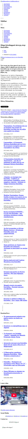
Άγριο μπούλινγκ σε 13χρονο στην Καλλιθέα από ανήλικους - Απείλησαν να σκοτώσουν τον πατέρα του (15, 247)
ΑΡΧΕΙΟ (6, 15)
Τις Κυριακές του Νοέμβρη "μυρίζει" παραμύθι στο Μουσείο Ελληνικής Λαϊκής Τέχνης (14, 335)
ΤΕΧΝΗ (6, 11)
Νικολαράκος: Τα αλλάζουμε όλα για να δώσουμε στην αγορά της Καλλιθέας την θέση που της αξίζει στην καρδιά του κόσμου (15, 128)
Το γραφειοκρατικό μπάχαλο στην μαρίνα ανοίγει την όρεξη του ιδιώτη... (14, 318)
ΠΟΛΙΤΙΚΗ (7, 5)
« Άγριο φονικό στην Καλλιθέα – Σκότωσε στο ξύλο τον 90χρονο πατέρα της (14, 110)
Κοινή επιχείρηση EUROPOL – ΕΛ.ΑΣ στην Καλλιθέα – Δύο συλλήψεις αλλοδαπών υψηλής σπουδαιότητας (14, 214)
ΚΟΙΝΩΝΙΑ (7, 12)
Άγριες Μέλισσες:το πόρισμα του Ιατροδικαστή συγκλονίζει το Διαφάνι (14, 372)
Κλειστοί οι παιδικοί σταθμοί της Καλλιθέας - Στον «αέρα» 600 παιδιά (15, 299)
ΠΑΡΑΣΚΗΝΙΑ (8, 6)
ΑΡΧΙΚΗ (7, 4)
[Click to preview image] (12, 57)
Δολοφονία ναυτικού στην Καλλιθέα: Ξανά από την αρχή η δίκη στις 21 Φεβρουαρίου (15, 344)
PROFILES (7, 13)
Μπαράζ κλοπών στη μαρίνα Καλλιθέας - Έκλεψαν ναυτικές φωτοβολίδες (13, 286)
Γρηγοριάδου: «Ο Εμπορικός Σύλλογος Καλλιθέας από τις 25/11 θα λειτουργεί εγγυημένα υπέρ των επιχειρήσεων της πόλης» (15, 145)
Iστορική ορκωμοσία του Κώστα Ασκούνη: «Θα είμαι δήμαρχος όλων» (14, 273)
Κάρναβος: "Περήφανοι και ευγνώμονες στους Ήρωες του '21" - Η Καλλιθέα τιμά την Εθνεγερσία (15, 363)
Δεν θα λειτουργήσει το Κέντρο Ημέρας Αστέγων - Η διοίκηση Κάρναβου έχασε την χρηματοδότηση (13, 230)
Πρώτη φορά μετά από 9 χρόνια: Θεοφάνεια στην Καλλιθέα (14, 261)
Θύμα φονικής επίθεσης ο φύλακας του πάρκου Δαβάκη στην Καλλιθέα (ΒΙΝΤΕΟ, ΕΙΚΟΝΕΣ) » (13, 113)
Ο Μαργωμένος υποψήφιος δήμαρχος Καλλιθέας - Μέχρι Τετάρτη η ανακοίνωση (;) (13, 354)
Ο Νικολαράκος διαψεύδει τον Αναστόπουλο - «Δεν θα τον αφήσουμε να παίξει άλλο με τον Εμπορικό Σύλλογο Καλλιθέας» (14, 161)
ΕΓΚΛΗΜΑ (7, 8)
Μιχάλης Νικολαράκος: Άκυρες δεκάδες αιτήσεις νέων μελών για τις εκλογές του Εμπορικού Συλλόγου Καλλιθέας (15, 197)
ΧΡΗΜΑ (6, 9)
